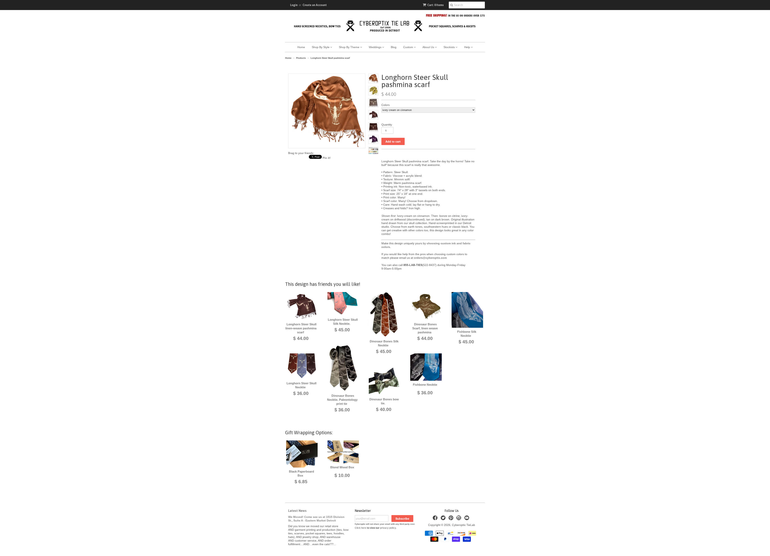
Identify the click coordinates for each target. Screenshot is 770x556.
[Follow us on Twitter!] (444, 519)
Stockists (450, 47)
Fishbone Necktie (425, 384)
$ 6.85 (301, 481)
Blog (393, 47)
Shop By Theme (349, 47)
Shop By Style (321, 47)
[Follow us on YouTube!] (467, 519)
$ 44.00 (301, 338)
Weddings (375, 47)
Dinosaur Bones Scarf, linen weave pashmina (425, 328)
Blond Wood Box (342, 467)
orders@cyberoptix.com (430, 257)
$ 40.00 (383, 409)
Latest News (297, 510)
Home (301, 47)
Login (294, 5)
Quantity (386, 124)
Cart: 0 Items (435, 5)
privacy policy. (388, 528)
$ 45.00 (342, 329)
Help (467, 47)
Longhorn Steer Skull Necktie (301, 385)
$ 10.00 (342, 475)
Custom (408, 47)
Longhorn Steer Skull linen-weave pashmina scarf (300, 328)
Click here (360, 528)
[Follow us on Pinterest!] (452, 519)
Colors (385, 105)
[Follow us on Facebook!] (436, 519)
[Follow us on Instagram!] (459, 519)
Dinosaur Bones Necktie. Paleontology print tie (342, 399)
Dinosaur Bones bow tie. (384, 401)
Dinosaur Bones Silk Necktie (384, 343)
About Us (428, 47)
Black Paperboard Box (301, 473)
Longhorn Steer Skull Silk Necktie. (343, 321)
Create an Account (315, 5)
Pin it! (327, 157)
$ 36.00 (301, 393)
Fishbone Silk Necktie (466, 333)
